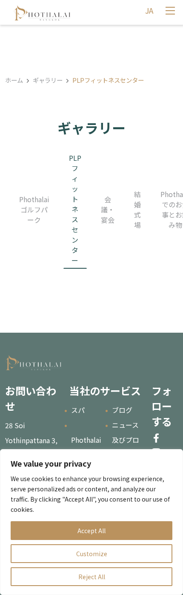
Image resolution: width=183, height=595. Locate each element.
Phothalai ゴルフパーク (34, 209)
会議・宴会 (107, 209)
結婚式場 (137, 209)
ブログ (122, 410)
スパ (78, 410)
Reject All (91, 576)
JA (149, 10)
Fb (156, 438)
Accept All (91, 530)
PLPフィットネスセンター (75, 209)
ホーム (14, 79)
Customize (91, 553)
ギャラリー (48, 79)
